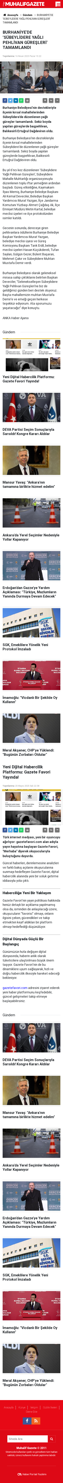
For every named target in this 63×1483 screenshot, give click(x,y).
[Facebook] (5, 100)
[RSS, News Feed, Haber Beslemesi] (35, 1421)
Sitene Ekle (31, 1411)
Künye (22, 1407)
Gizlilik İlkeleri (50, 1407)
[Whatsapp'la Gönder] (21, 100)
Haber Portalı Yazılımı (34, 1474)
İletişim (34, 1407)
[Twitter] (10, 100)
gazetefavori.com (15, 988)
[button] (45, 100)
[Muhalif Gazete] (24, 3)
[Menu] (58, 5)
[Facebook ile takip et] (27, 1421)
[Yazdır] (27, 100)
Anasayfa (8, 1407)
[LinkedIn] (15, 100)
